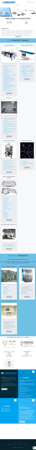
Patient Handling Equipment (8, 90)
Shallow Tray (6, 200)
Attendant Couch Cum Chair (8, 71)
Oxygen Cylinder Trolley (7, 77)
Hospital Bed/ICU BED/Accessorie (9, 65)
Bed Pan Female (6, 214)
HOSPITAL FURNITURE (9, 45)
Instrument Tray (6, 198)
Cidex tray (5, 213)
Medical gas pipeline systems (9, 301)
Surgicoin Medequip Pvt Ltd (19, 447)
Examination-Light (7, 132)
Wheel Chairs (6, 89)
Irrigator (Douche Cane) (7, 208)
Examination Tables (7, 82)
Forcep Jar (5, 207)
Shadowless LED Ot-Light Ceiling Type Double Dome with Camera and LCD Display (10, 119)
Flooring (5, 291)
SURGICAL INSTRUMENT (27, 140)
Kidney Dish (6, 201)
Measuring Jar (6, 212)
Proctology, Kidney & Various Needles (28, 163)
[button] (1, 22)
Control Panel (6, 289)
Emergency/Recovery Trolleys (8, 80)
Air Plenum (5, 287)
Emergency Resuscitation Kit (8, 244)
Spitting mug (6, 217)
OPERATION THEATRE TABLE (27, 45)
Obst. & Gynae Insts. (25, 162)
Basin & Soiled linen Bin (7, 84)
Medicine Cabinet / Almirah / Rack (9, 86)
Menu (16, 5)
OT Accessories (6, 293)
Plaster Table (6, 83)
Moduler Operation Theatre (9, 266)
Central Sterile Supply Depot (27, 266)
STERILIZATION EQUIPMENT (9, 140)
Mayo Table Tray (6, 205)
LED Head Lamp (6, 133)
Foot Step (5, 73)
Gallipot (5, 206)
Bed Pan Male (6, 215)
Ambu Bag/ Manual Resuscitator (9, 224)
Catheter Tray (6, 199)
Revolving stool (6, 70)
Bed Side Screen (6, 72)
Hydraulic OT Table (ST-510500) (27, 76)
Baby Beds (5, 67)
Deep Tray (5, 202)
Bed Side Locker (6, 66)
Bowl (4, 211)
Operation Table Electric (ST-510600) (28, 70)
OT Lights (9, 97)
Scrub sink (5, 292)
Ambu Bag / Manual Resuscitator (9, 245)
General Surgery (24, 160)
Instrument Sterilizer (7, 168)
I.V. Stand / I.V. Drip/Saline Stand (9, 85)
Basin (5, 209)
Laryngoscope (24, 164)
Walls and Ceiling (6, 286)
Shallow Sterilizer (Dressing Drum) (9, 169)
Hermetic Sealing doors (7, 290)
